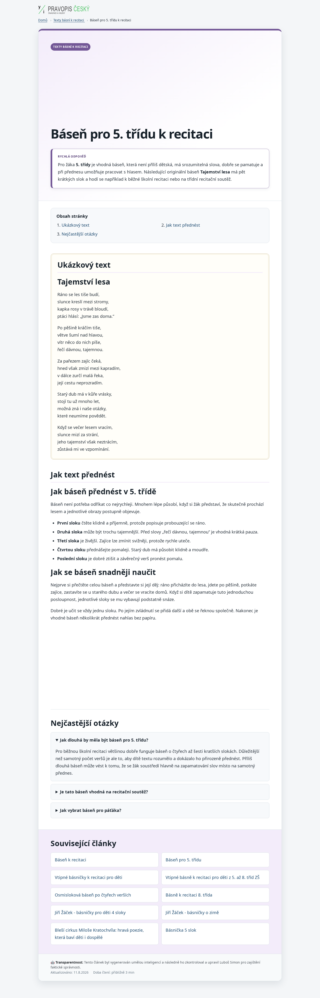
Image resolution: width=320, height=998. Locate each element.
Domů (42, 20)
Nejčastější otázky (79, 234)
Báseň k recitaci (70, 860)
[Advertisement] (160, 89)
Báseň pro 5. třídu (183, 860)
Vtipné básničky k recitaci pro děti (88, 877)
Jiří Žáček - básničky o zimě (192, 912)
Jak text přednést (183, 225)
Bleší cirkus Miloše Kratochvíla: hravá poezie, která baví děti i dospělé (99, 933)
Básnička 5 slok (181, 930)
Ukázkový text (75, 225)
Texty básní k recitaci (69, 20)
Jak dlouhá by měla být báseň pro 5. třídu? (104, 740)
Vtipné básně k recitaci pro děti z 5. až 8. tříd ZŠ (213, 877)
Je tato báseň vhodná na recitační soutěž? (104, 792)
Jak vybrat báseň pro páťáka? (90, 810)
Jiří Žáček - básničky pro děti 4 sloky (90, 912)
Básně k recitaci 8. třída (189, 895)
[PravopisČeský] (64, 12)
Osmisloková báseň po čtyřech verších (93, 895)
